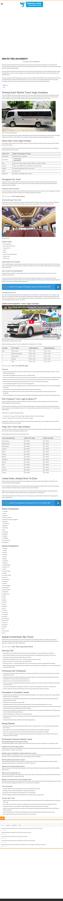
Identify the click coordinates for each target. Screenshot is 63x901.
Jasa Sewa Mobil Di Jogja (20, 366)
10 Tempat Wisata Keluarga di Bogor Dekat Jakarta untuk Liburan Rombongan (18, 840)
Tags (19, 825)
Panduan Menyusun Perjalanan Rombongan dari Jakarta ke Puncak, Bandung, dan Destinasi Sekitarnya (23, 844)
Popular (8, 825)
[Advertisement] (31, 19)
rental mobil (27, 95)
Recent (3, 825)
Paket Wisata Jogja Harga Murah (22, 647)
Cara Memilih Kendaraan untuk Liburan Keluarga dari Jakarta (14, 836)
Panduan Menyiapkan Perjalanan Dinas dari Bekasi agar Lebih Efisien (16, 832)
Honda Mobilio (29, 165)
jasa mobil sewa (11, 73)
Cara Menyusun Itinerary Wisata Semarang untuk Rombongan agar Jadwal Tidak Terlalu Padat (21, 828)
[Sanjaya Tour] (31, 4)
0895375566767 (17, 158)
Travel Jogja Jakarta (18, 196)
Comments (14, 825)
